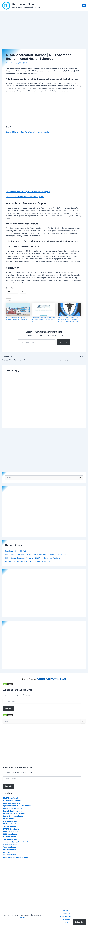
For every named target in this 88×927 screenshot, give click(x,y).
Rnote (22, 918)
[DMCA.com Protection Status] (8, 684)
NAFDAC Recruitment (11, 829)
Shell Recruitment (9, 855)
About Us (65, 911)
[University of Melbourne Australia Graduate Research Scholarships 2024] (43, 309)
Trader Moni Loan (9, 847)
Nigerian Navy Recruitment (13, 816)
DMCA (65, 922)
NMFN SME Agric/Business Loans (15, 857)
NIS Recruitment (9, 819)
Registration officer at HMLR (15, 551)
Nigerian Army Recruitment (13, 808)
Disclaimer (65, 919)
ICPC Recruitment (9, 826)
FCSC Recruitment (10, 839)
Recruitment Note (23, 4)
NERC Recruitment (10, 821)
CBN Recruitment (9, 824)
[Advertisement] (44, 33)
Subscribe (63, 342)
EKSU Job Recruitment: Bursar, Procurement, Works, (25, 197)
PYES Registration (10, 844)
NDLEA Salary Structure (12, 801)
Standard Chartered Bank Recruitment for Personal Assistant (28, 132)
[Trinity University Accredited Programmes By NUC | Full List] (18, 309)
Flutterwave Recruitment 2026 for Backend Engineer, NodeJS (27, 562)
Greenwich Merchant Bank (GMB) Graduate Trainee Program (28, 192)
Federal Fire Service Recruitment (15, 842)
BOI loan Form (8, 852)
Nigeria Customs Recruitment (14, 814)
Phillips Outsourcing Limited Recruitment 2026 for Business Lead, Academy (32, 558)
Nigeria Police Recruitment (13, 811)
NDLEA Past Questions (11, 803)
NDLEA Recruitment (10, 798)
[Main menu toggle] (84, 5)
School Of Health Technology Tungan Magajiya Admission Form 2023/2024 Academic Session (69, 319)
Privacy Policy (65, 916)
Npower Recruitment (11, 832)
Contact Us (65, 913)
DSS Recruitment (9, 837)
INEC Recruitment (9, 850)
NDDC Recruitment (10, 834)
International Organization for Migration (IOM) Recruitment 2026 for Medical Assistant (36, 554)
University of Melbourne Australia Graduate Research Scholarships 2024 (43, 319)
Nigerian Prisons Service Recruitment (17, 806)
